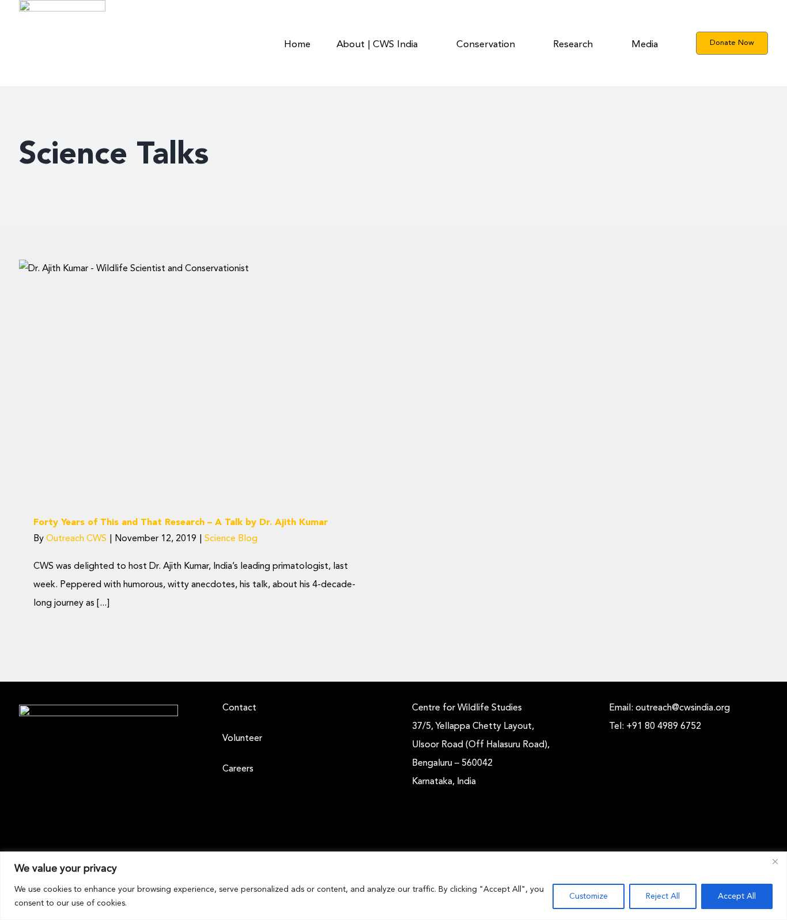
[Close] (775, 861)
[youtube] (686, 740)
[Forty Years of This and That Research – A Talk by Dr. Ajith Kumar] (194, 377)
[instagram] (612, 740)
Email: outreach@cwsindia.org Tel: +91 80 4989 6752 (669, 717)
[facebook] (630, 740)
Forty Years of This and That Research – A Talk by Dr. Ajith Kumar (180, 522)
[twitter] (667, 740)
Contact (239, 708)
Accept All (737, 896)
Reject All (663, 896)
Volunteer (242, 738)
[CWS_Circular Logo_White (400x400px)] (98, 709)
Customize (588, 896)
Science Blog (194, 402)
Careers (237, 769)
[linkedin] (649, 740)
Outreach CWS (76, 538)
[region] (393, 885)
